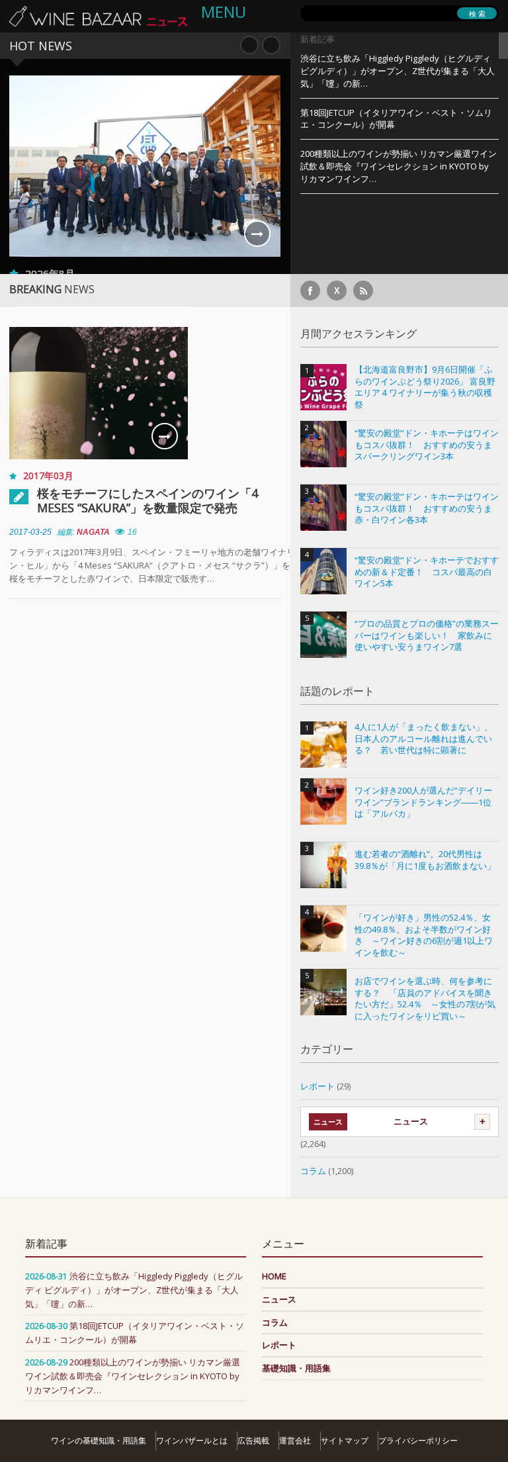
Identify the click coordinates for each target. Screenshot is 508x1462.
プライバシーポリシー (418, 1440)
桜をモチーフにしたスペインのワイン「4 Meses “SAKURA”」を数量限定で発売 (147, 500)
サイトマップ (344, 1440)
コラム (313, 1171)
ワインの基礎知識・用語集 (98, 1440)
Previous (249, 45)
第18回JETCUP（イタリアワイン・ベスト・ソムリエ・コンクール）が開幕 (396, 119)
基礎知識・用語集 (296, 1368)
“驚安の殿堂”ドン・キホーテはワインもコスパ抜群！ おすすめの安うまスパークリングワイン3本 (427, 445)
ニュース (411, 1121)
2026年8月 (50, 273)
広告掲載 (253, 1440)
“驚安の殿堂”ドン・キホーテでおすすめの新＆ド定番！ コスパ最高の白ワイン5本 (427, 572)
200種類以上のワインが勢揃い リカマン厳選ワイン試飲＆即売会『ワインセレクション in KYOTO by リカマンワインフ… (398, 166)
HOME (274, 1276)
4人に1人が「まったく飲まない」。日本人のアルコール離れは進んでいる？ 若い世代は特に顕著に (424, 738)
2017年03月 (48, 475)
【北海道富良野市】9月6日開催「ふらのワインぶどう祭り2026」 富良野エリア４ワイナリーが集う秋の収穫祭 (425, 387)
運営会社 (295, 1440)
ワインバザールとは (192, 1440)
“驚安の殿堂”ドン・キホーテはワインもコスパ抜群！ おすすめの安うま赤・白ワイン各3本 (427, 508)
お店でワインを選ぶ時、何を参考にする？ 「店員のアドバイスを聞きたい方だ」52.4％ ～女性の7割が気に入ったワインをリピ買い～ (425, 999)
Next (271, 45)
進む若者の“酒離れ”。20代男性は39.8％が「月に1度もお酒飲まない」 (425, 860)
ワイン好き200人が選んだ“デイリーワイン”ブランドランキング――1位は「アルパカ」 (423, 802)
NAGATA (93, 532)
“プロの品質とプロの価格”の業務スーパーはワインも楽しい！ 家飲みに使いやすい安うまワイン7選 (427, 635)
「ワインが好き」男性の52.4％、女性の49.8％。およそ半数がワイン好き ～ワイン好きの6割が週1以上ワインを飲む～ (424, 935)
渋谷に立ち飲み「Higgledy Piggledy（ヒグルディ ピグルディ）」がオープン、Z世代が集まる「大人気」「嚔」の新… (397, 70)
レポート (317, 1086)
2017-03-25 (30, 532)
